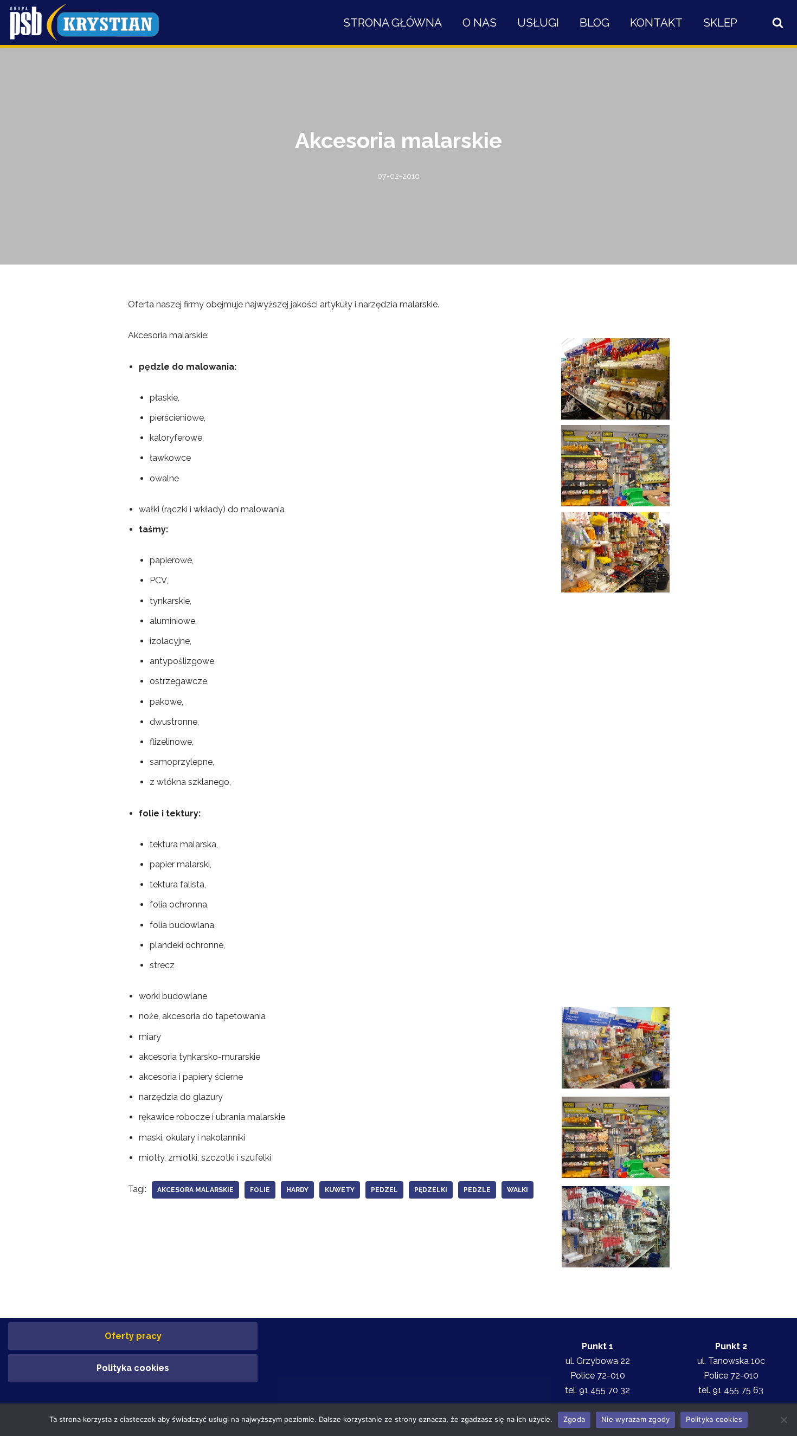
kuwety (340, 1190)
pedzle (477, 1190)
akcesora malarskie (195, 1190)
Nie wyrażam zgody (635, 1419)
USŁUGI (538, 22)
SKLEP (720, 22)
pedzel (384, 1190)
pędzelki (430, 1190)
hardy (297, 1190)
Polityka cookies (133, 1368)
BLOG (594, 22)
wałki (517, 1190)
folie (260, 1190)
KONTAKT (656, 22)
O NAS (479, 22)
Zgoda (574, 1419)
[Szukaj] (777, 22)
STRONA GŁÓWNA (392, 22)
